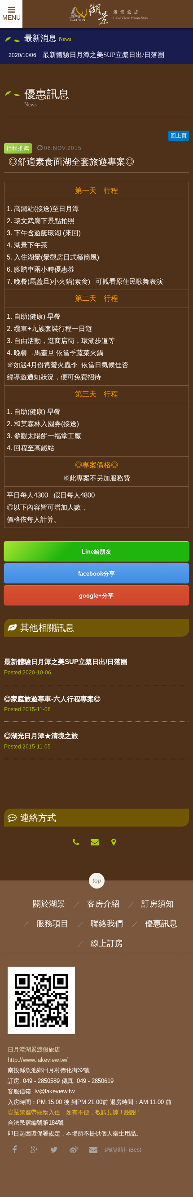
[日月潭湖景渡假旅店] (54, 1150)
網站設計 (115, 1150)
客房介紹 (103, 903)
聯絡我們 (107, 923)
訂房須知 (157, 903)
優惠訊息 (161, 923)
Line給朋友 (96, 551)
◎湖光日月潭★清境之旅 (41, 735)
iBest (135, 1150)
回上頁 (179, 135)
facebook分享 (96, 573)
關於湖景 (49, 903)
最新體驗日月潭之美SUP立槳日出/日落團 (103, 54)
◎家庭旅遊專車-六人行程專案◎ (52, 699)
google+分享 (96, 595)
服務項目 (52, 923)
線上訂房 (107, 943)
